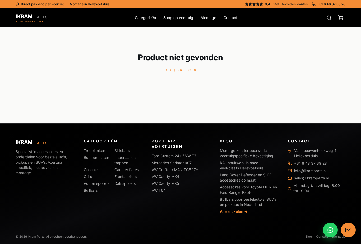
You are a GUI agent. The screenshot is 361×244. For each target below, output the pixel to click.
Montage (208, 17)
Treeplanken (94, 150)
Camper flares (126, 169)
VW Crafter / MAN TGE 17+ (175, 169)
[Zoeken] (329, 17)
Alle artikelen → (234, 211)
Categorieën (145, 17)
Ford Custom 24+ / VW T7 (174, 156)
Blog (308, 236)
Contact (230, 17)
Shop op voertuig (178, 17)
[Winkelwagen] (340, 17)
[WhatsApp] (330, 229)
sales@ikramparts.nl (311, 178)
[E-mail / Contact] (348, 229)
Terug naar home (180, 69)
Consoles (91, 169)
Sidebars (122, 150)
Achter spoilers (96, 183)
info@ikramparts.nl (310, 170)
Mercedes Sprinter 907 (172, 162)
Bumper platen (96, 157)
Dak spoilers (125, 183)
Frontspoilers (125, 176)
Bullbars (91, 190)
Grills (88, 176)
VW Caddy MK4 (165, 176)
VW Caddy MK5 (165, 183)
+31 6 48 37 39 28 (331, 4)
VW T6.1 (159, 190)
